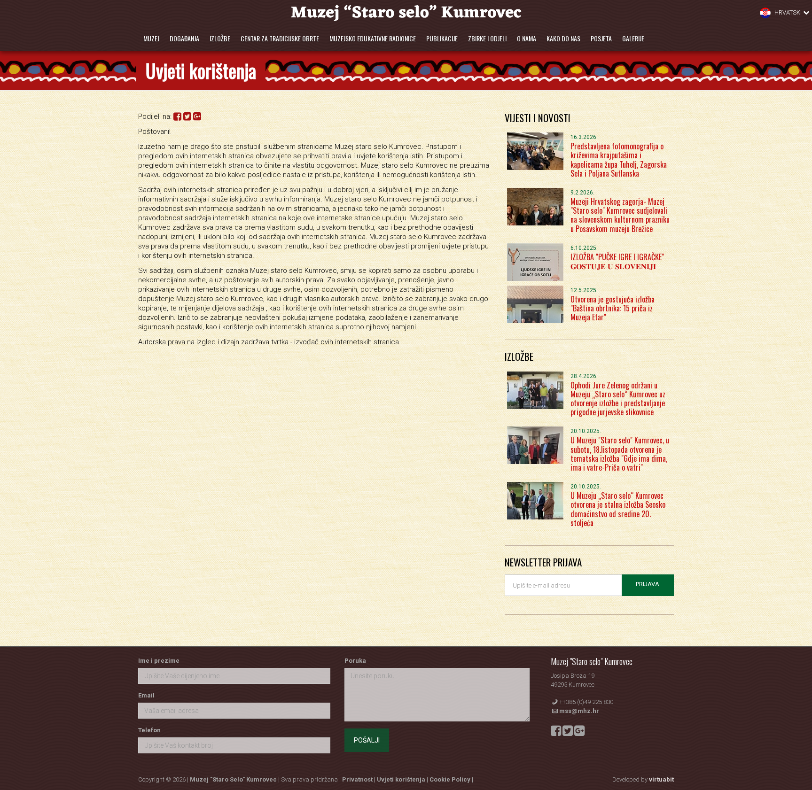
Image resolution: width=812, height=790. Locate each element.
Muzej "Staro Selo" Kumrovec (233, 779)
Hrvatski (788, 12)
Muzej (151, 38)
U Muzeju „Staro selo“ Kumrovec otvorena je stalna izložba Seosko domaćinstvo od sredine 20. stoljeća (617, 509)
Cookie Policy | (451, 779)
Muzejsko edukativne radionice (372, 38)
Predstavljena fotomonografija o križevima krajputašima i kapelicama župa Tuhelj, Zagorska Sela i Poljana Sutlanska (618, 159)
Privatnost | (359, 779)
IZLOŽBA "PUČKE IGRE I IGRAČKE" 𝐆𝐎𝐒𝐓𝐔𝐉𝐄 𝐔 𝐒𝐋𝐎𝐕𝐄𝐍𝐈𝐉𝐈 (617, 261)
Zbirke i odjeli (487, 38)
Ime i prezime (159, 660)
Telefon (149, 730)
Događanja (184, 38)
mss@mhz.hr (579, 710)
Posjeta (601, 38)
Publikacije (442, 38)
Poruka (355, 660)
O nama (526, 38)
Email (146, 695)
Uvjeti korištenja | (403, 779)
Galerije (633, 38)
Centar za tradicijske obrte (280, 38)
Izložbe (220, 38)
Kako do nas (563, 38)
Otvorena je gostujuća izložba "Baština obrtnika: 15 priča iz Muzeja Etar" (612, 308)
